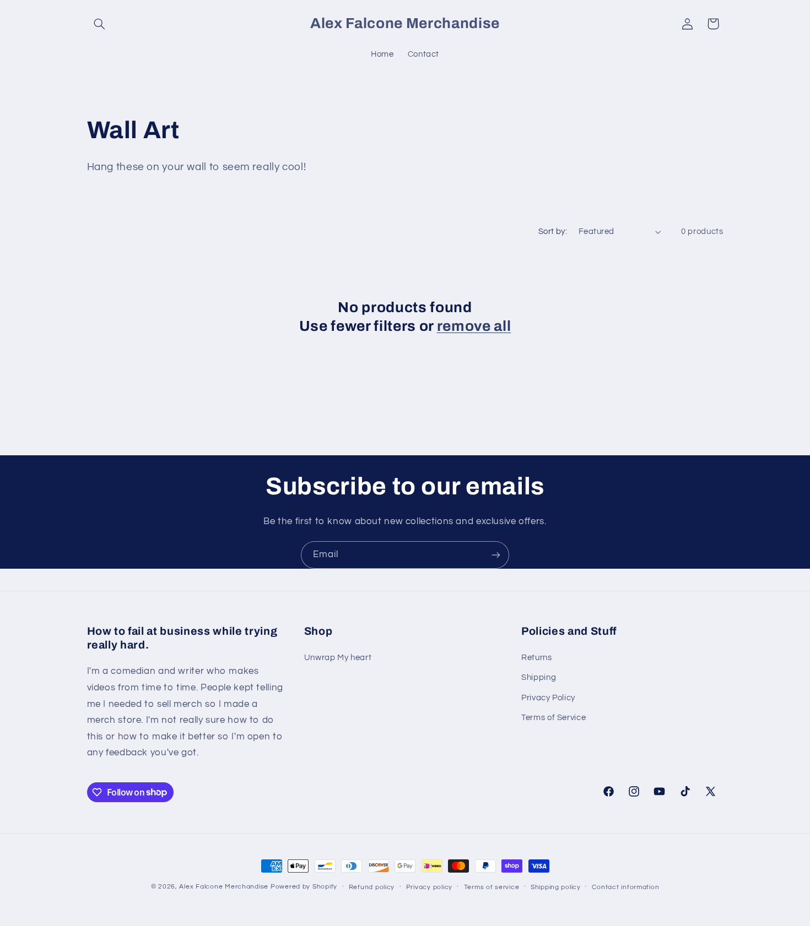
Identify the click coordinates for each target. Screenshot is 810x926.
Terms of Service (553, 717)
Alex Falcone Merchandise (223, 887)
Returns (536, 657)
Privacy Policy (548, 698)
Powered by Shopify (304, 887)
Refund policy (372, 887)
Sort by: (552, 231)
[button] (99, 23)
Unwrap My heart (337, 657)
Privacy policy (429, 887)
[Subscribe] (496, 554)
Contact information (625, 887)
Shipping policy (556, 887)
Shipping (538, 677)
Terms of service (492, 887)
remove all (474, 326)
